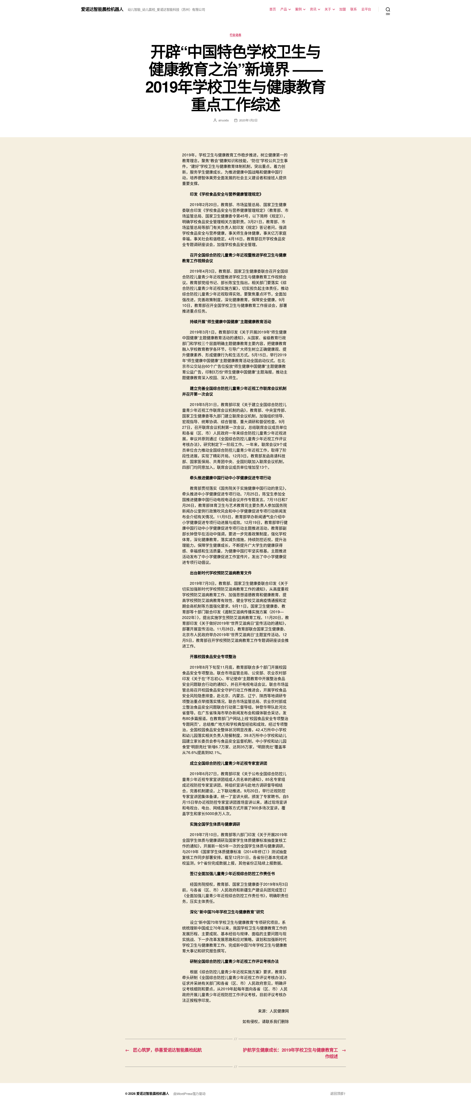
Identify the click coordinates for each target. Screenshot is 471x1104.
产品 (283, 9)
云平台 (366, 9)
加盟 (342, 9)
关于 (328, 9)
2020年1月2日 (248, 120)
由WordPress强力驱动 (189, 1093)
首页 (272, 9)
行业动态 (235, 35)
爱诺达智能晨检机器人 (102, 9)
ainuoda (223, 120)
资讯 (313, 9)
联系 (353, 9)
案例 (298, 9)
